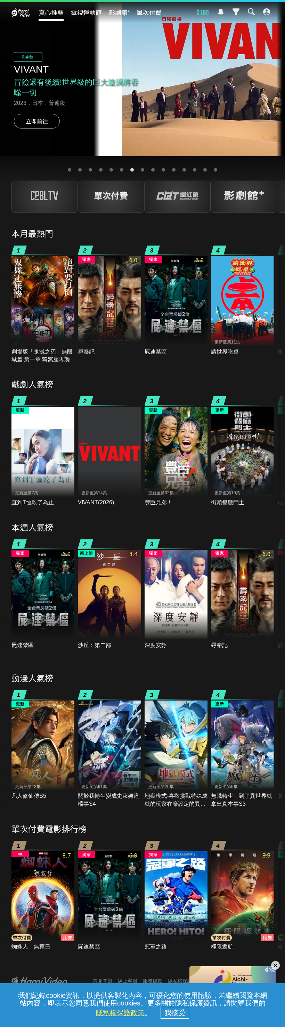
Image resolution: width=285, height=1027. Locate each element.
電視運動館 (86, 12)
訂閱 (202, 11)
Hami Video (20, 12)
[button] (69, 170)
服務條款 (152, 981)
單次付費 (149, 12)
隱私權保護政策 (120, 1013)
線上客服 (127, 981)
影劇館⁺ (119, 12)
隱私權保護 (180, 981)
